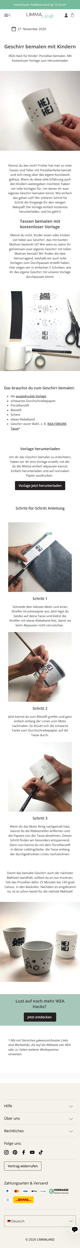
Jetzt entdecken (40, 1017)
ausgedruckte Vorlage (31, 396)
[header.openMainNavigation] (7, 15)
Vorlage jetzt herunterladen (40, 485)
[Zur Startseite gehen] (39, 15)
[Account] (66, 15)
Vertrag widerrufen (23, 1166)
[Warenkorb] (72, 15)
